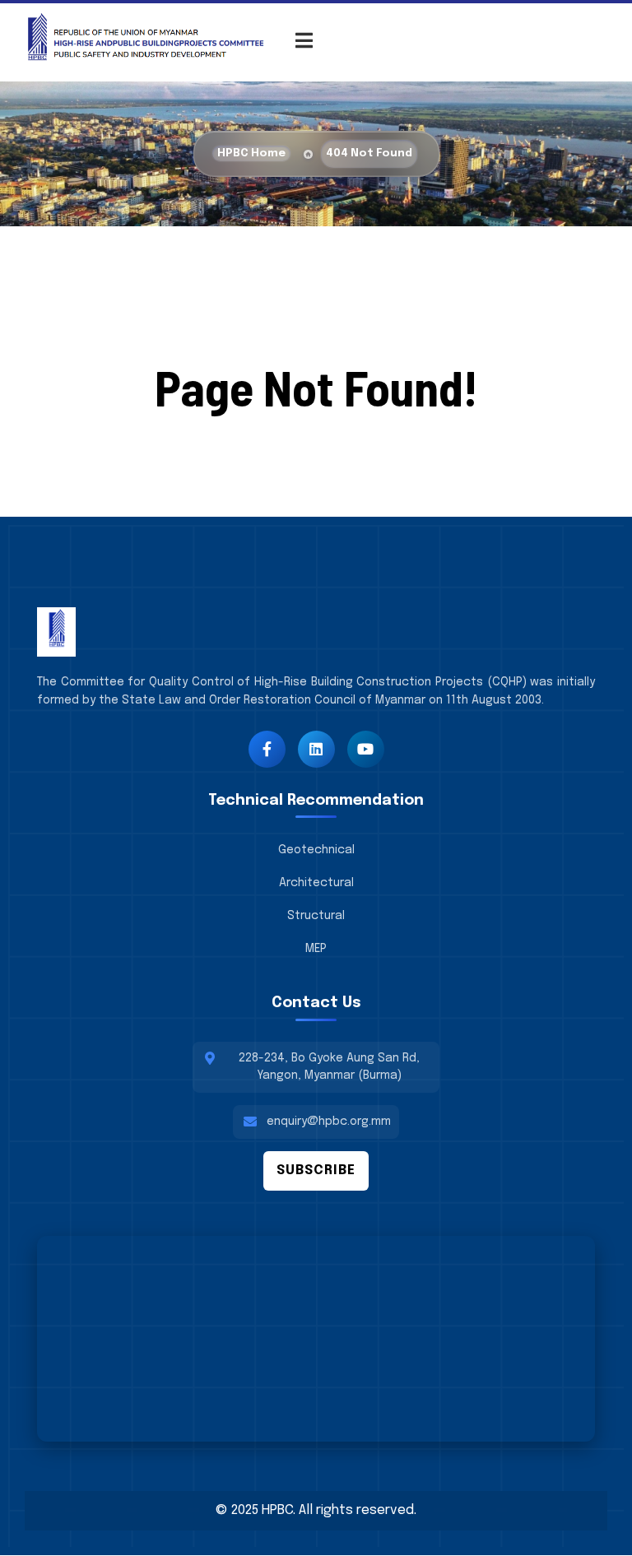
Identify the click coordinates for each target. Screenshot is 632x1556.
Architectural (316, 883)
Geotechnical (316, 850)
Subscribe (316, 1170)
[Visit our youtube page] (365, 749)
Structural (316, 916)
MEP (316, 949)
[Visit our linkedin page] (316, 749)
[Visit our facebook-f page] (267, 749)
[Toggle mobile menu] (304, 42)
